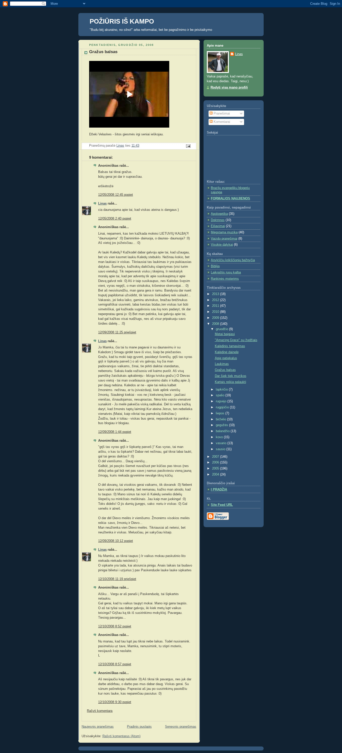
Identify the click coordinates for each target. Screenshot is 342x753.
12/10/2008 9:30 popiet (114, 702)
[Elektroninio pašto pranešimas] (188, 146)
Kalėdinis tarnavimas (230, 346)
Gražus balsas (225, 370)
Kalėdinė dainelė (227, 352)
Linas (102, 203)
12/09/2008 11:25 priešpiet (117, 332)
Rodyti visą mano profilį (229, 87)
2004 (216, 474)
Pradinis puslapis (139, 726)
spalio (220, 395)
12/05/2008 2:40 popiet (114, 218)
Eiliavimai (218, 226)
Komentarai (221, 122)
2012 (216, 300)
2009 (216, 318)
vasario (221, 443)
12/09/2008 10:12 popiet (115, 541)
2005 (216, 468)
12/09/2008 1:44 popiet (114, 432)
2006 (216, 462)
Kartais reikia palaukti (230, 382)
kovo (220, 437)
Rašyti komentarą (99, 711)
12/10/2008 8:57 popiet (114, 664)
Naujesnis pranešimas (98, 726)
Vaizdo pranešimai (224, 238)
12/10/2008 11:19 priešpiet (117, 579)
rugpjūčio (223, 407)
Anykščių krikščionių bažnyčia (233, 260)
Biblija (215, 266)
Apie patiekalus (226, 358)
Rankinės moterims (225, 278)
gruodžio (222, 329)
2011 (216, 306)
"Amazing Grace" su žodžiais (236, 340)
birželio (221, 419)
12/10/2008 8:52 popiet (114, 626)
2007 (216, 456)
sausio (221, 449)
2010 (216, 312)
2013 (216, 294)
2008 (216, 324)
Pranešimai (221, 113)
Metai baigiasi (225, 334)
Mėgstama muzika (224, 232)
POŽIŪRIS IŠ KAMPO (122, 21)
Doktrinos (218, 220)
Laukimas (222, 364)
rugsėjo (221, 401)
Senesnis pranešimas (180, 726)
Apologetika (219, 214)
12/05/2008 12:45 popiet (115, 195)
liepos (220, 413)
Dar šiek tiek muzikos (230, 376)
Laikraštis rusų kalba (226, 272)
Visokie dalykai (222, 244)
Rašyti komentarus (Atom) (121, 736)
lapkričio (222, 389)
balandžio (223, 431)
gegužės (222, 425)
